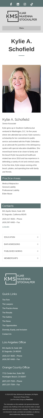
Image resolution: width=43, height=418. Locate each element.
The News (6, 321)
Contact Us (6, 334)
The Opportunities (9, 325)
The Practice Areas (10, 308)
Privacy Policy (25, 397)
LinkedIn (5, 227)
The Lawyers (7, 304)
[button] (21, 237)
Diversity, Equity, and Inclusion (14, 330)
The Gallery (7, 317)
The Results (7, 313)
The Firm (6, 300)
